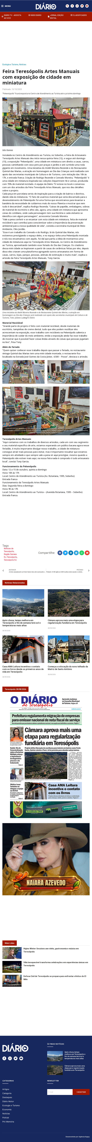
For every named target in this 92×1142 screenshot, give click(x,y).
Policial (5, 1117)
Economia (6, 1109)
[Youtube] (87, 6)
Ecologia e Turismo (10, 64)
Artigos (5, 1089)
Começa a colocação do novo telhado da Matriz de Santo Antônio (68, 667)
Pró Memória (8, 1121)
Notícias (22, 64)
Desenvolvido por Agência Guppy (78, 1137)
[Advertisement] (47, 41)
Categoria (6, 1093)
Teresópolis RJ (10, 560)
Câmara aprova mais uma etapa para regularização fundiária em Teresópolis (67, 621)
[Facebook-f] (72, 6)
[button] (67, 6)
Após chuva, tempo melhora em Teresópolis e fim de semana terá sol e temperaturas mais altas (21, 623)
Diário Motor (8, 1101)
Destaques (7, 1097)
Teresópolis (12, 557)
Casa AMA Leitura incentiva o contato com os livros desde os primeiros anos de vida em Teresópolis (23, 669)
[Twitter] (82, 6)
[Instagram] (77, 6)
